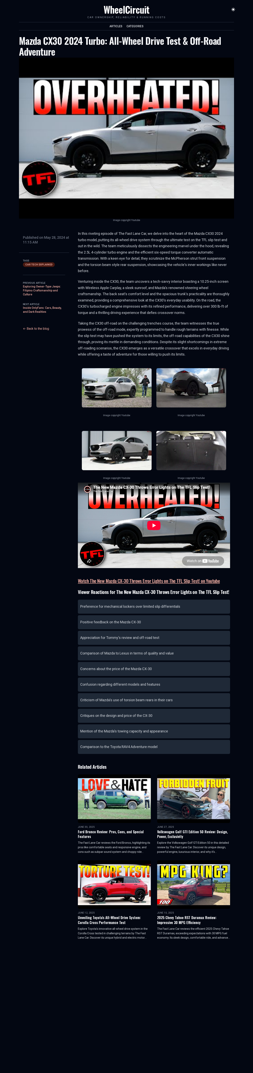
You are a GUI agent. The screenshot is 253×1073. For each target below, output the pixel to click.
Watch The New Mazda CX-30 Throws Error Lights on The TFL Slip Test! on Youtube (149, 580)
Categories (135, 26)
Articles (116, 26)
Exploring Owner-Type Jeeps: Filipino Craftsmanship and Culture (42, 290)
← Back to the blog (36, 329)
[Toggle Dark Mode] (233, 9)
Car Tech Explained (38, 264)
